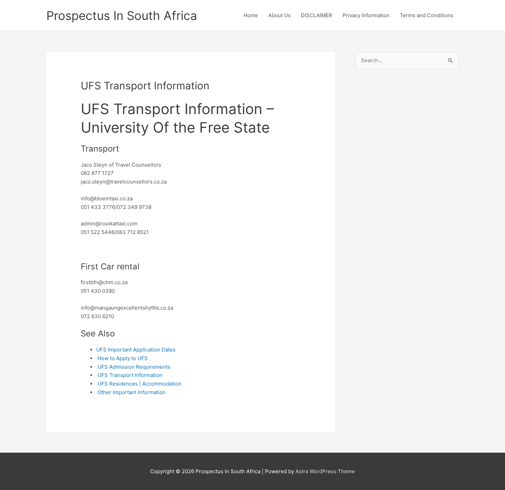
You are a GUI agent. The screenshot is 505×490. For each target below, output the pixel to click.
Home (251, 15)
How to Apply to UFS (123, 358)
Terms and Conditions (426, 15)
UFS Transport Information (130, 375)
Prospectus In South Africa (121, 15)
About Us (279, 15)
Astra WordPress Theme (325, 471)
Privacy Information (366, 15)
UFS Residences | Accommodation (139, 383)
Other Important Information (132, 392)
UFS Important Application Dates (136, 349)
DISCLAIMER (316, 15)
